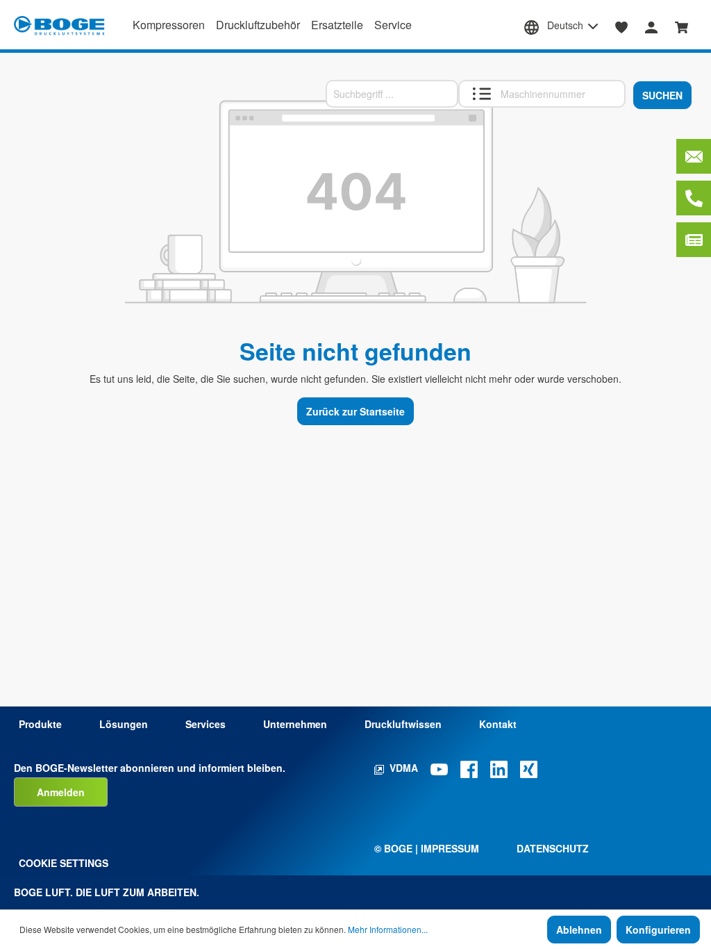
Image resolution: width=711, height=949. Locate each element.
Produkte (40, 724)
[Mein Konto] (651, 26)
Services (205, 724)
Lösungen (123, 724)
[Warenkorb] (682, 26)
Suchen (662, 95)
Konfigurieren (658, 929)
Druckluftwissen (403, 724)
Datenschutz (553, 848)
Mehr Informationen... (388, 929)
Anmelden (61, 792)
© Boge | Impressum (426, 848)
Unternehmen (295, 724)
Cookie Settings (63, 863)
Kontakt (498, 724)
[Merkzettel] (622, 26)
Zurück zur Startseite (355, 411)
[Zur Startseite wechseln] (59, 25)
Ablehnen (579, 929)
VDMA (404, 768)
